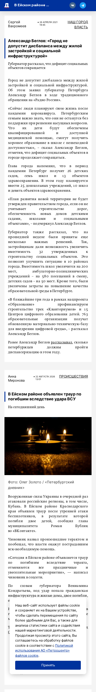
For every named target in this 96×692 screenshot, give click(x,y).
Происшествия (73, 376)
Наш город (78, 22)
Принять (48, 665)
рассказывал (61, 342)
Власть (81, 27)
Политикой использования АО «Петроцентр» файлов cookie (44, 650)
